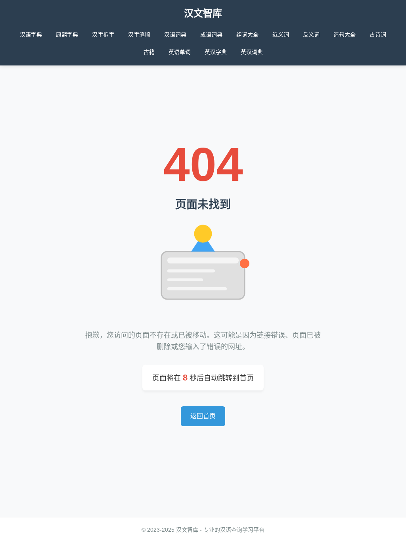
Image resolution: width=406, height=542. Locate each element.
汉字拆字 (103, 34)
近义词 (280, 34)
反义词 (311, 34)
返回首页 (203, 416)
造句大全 (344, 34)
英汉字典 (216, 52)
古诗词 (378, 34)
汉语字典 (31, 34)
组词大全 (247, 34)
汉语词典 (175, 34)
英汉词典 (252, 52)
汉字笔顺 (139, 34)
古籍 (149, 52)
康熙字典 (67, 34)
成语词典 (211, 34)
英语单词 (180, 52)
